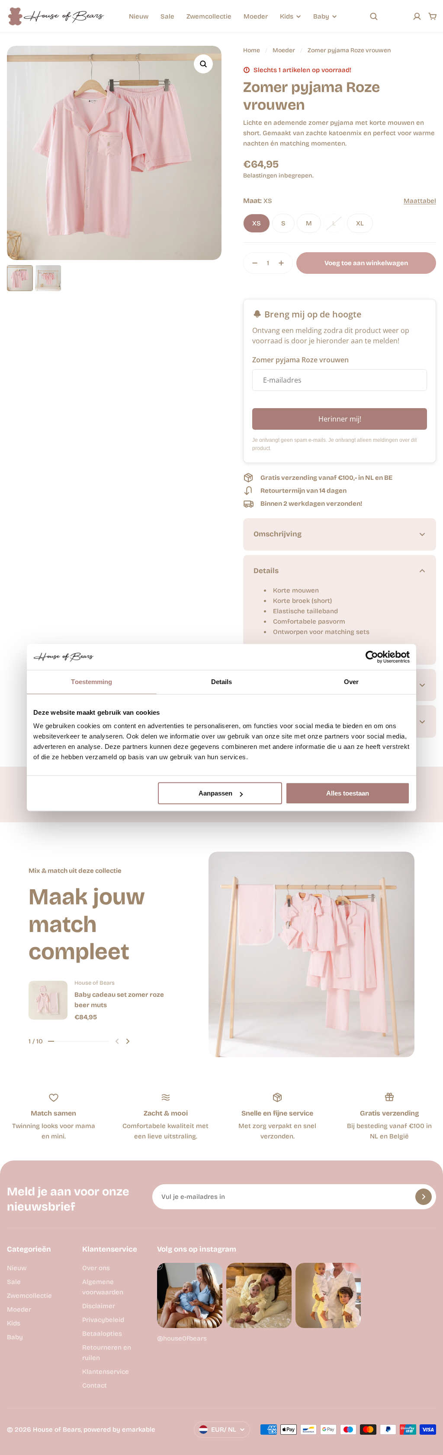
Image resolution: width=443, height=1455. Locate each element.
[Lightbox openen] (203, 63)
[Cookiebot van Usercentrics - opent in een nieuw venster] (372, 656)
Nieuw (138, 16)
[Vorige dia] (117, 1041)
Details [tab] (221, 681)
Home (251, 50)
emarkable (138, 1429)
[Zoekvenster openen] (374, 16)
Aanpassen (215, 793)
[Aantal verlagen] (252, 263)
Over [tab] (351, 681)
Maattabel (420, 201)
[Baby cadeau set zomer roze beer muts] (48, 1000)
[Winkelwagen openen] (432, 16)
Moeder (256, 16)
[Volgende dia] (127, 1041)
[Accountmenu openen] (417, 16)
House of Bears (57, 1429)
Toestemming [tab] (91, 681)
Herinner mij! (339, 419)
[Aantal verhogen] (284, 263)
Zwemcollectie (208, 16)
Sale (167, 16)
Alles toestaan (347, 793)
